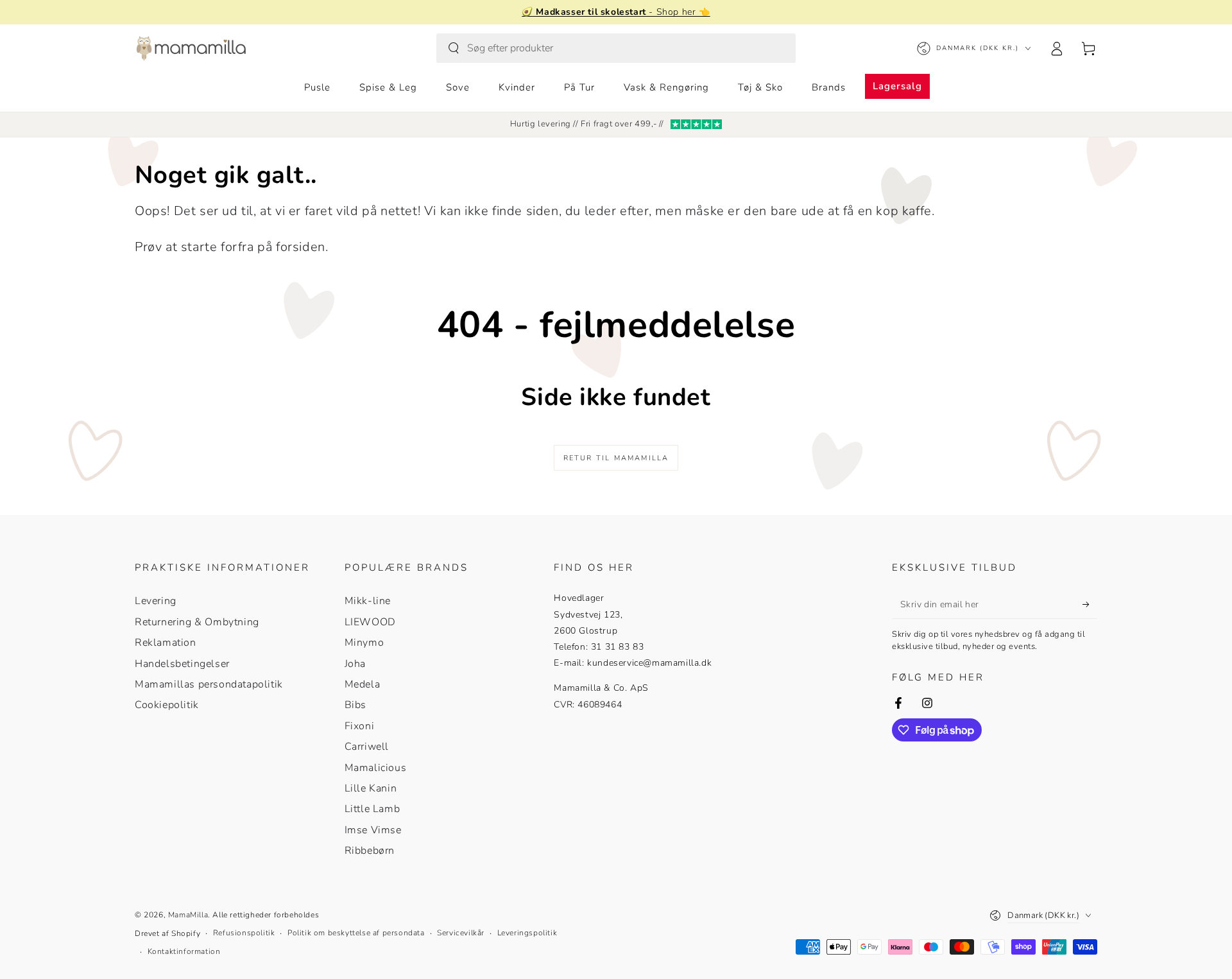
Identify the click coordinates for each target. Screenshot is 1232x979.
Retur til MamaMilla (616, 458)
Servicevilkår (460, 933)
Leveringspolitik (527, 933)
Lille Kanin (371, 788)
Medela (363, 684)
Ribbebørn (370, 851)
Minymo (364, 643)
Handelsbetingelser (182, 664)
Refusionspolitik (244, 933)
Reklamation (165, 643)
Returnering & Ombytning (197, 622)
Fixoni (360, 726)
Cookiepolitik (167, 705)
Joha (355, 664)
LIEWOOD (370, 622)
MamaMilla (188, 915)
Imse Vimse (373, 830)
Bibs (355, 705)
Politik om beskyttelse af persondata (356, 933)
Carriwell (367, 747)
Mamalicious (376, 768)
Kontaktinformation (184, 951)
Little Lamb (372, 809)
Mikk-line (368, 601)
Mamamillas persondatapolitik (209, 684)
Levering (155, 601)
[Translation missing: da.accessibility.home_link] (191, 48)
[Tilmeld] (1089, 604)
